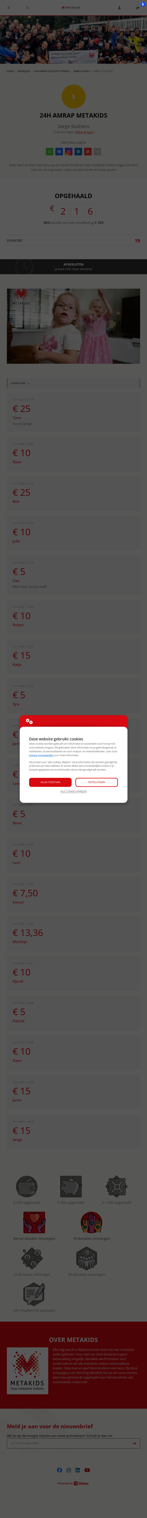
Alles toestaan (50, 782)
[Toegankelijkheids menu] (142, 4)
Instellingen (96, 782)
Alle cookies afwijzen (73, 791)
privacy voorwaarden (41, 755)
